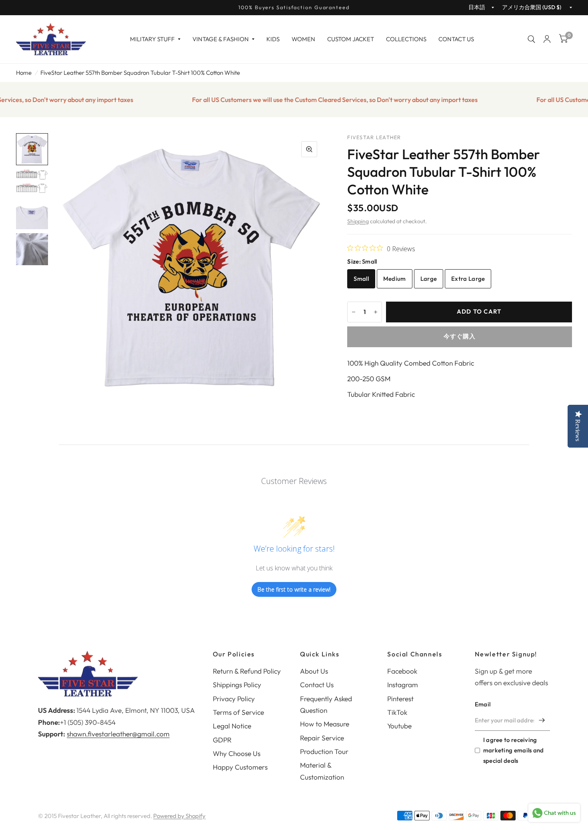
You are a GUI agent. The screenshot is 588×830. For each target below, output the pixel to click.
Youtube (399, 726)
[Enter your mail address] (542, 720)
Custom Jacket (350, 39)
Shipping (358, 221)
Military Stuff (152, 39)
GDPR (222, 740)
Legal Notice (232, 726)
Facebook (402, 671)
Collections (406, 39)
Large (428, 278)
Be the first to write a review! (294, 589)
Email (483, 704)
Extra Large (468, 278)
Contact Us (456, 39)
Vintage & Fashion (220, 39)
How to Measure (324, 724)
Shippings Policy (237, 684)
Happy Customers (240, 767)
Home (24, 72)
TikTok (397, 712)
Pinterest (400, 698)
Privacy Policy (234, 698)
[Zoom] (309, 149)
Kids (273, 39)
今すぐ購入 (460, 336)
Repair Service (322, 738)
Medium (394, 278)
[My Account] (547, 39)
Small (361, 278)
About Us (314, 671)
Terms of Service (238, 712)
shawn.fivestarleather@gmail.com (118, 734)
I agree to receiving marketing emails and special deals (513, 750)
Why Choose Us (236, 753)
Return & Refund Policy (247, 671)
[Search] (531, 39)
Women (303, 39)
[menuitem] (155, 39)
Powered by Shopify (179, 816)
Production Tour (324, 751)
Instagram (402, 684)
